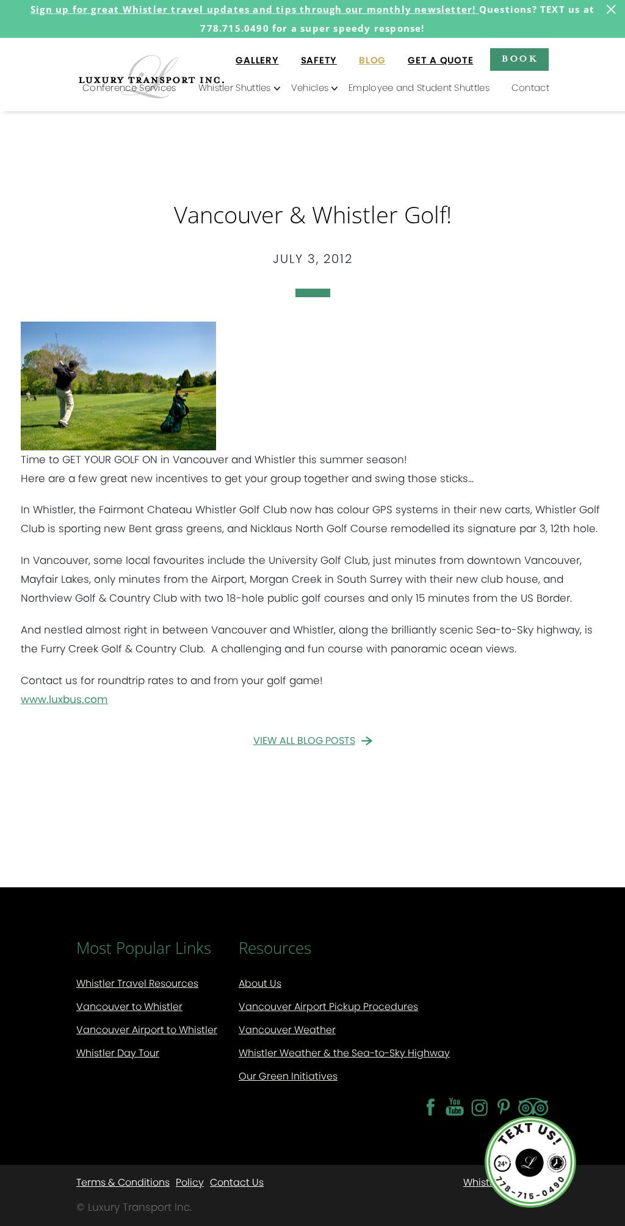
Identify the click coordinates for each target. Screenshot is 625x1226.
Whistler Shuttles (234, 87)
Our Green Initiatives (288, 1076)
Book (519, 57)
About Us (260, 983)
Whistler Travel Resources (137, 983)
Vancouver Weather (287, 1030)
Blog (372, 60)
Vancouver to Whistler (129, 1007)
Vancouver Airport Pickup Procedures (328, 1007)
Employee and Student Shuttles (419, 87)
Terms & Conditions (123, 1181)
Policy (190, 1181)
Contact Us (237, 1181)
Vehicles (309, 87)
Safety (319, 60)
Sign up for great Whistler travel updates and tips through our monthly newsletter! (255, 9)
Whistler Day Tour (117, 1053)
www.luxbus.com (64, 699)
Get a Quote (440, 60)
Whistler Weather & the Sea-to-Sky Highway (344, 1053)
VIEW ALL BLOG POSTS (304, 741)
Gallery (257, 60)
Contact (530, 87)
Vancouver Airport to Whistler (146, 1030)
